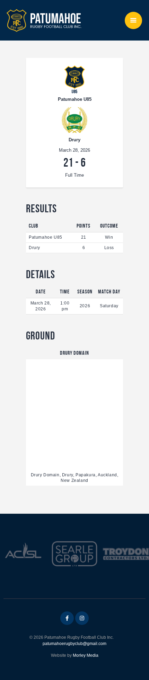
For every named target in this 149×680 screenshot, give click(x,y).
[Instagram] (82, 618)
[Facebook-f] (67, 618)
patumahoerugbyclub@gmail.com (74, 643)
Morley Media (85, 655)
